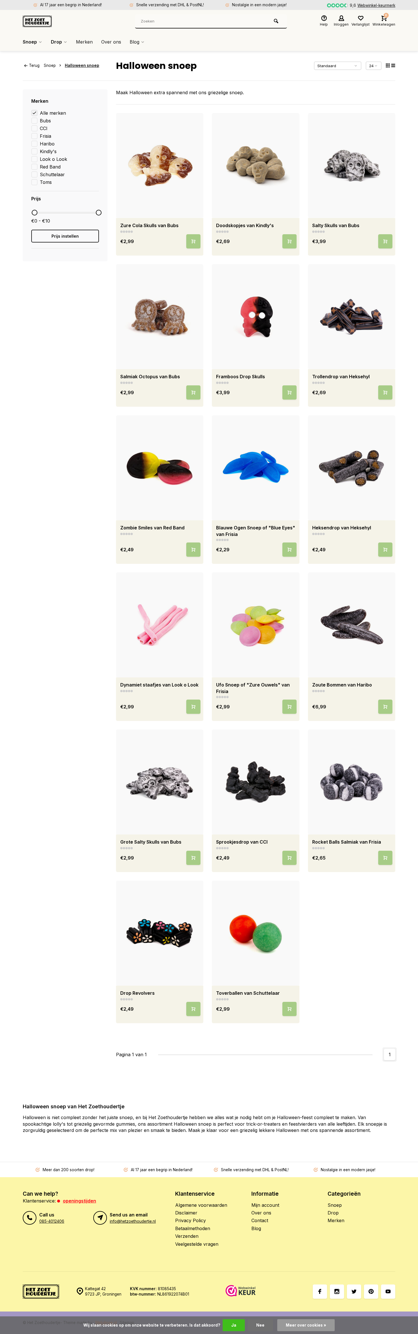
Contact (259, 1220)
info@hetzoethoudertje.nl (133, 1221)
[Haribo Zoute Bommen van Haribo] (352, 624)
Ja (233, 1325)
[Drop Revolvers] (160, 933)
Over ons (111, 42)
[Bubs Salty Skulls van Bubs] (352, 165)
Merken (84, 42)
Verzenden (186, 1236)
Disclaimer (186, 1213)
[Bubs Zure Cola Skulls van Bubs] (160, 165)
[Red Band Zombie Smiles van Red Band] (160, 467)
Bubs (45, 121)
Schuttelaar (52, 174)
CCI (43, 128)
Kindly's (48, 151)
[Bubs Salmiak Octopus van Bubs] (160, 316)
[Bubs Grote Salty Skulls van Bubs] (160, 781)
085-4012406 (51, 1221)
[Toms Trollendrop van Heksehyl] (352, 316)
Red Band (50, 167)
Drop (56, 42)
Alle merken (53, 113)
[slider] (34, 212)
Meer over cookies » (306, 1325)
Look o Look (53, 159)
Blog (134, 42)
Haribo (47, 144)
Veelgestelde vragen (196, 1244)
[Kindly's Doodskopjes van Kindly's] (255, 165)
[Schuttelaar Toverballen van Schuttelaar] (255, 933)
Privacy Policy (190, 1220)
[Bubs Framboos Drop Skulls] (255, 316)
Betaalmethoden (192, 1228)
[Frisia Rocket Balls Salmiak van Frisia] (352, 781)
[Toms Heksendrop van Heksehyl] (352, 467)
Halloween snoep (82, 65)
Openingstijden (79, 1201)
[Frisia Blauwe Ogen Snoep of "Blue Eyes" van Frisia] (255, 467)
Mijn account (265, 1205)
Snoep (30, 42)
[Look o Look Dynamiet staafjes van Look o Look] (160, 624)
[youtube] (388, 1291)
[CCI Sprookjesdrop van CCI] (255, 781)
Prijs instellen (65, 236)
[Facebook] (320, 1291)
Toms (46, 182)
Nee (260, 1325)
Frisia (45, 136)
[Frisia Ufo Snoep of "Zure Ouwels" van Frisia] (255, 624)
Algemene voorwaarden (201, 1205)
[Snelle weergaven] (193, 241)
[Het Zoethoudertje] (57, 21)
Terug (34, 65)
